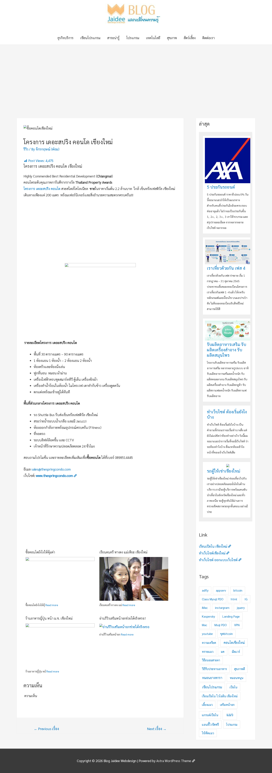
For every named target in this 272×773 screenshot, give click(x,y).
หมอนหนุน (236, 678)
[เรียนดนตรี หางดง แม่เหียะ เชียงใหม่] (133, 582)
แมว (229, 714)
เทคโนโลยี (153, 38)
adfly (205, 590)
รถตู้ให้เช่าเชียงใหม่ (223, 471)
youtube (207, 633)
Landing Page (231, 616)
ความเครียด (209, 642)
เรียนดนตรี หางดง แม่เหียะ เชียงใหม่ (123, 552)
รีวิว (25, 149)
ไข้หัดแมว (208, 733)
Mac (204, 625)
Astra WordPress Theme (173, 760)
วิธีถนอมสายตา (211, 660)
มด (222, 651)
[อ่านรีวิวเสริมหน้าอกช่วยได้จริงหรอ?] (124, 626)
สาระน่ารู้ (113, 38)
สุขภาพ (172, 38)
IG (246, 599)
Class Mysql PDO (212, 599)
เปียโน (233, 687)
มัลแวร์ (236, 651)
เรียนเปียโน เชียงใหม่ (213, 546)
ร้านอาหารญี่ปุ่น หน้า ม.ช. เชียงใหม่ (48, 618)
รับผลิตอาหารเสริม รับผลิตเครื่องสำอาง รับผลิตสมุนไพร (226, 350)
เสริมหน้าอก (227, 704)
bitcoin (237, 590)
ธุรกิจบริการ (65, 38)
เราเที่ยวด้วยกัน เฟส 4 (226, 268)
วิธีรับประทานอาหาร (214, 669)
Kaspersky (208, 616)
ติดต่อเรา (208, 38)
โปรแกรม (132, 38)
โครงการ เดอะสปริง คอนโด (41, 188)
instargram (222, 607)
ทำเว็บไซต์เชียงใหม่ (212, 553)
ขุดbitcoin (226, 633)
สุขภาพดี (239, 669)
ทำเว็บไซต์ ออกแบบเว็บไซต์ (218, 560)
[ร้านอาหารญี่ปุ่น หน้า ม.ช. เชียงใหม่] (60, 648)
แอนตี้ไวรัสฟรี (210, 724)
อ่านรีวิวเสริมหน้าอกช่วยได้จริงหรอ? (122, 618)
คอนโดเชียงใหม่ (234, 642)
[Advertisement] (136, 74)
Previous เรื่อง (46, 728)
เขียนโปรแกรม (90, 38)
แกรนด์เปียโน (210, 715)
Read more (51, 605)
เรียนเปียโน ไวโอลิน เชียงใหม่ (220, 696)
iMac (205, 607)
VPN (237, 625)
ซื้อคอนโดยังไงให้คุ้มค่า (40, 552)
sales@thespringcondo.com (51, 469)
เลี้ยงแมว (207, 704)
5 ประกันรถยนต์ (221, 187)
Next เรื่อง (156, 728)
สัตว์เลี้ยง (190, 38)
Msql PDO (220, 625)
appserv (221, 590)
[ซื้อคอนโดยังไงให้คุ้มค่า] (60, 584)
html (234, 599)
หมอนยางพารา (212, 678)
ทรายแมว (207, 651)
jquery (241, 607)
